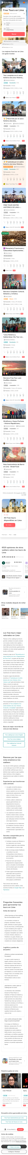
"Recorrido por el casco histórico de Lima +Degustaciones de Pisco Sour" (14, 656)
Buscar (14, 34)
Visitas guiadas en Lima (14, 592)
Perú (10, 534)
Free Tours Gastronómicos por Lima (14, 1118)
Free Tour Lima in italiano (14, 739)
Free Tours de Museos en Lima (14, 1122)
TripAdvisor (6, 890)
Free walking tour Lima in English (14, 735)
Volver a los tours (15, 1147)
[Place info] (24, 13)
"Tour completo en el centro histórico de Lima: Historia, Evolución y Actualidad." (12, 706)
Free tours (4, 534)
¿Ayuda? (20, 1129)
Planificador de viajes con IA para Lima (15, 1060)
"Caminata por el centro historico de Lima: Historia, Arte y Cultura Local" (12, 680)
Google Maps (18, 888)
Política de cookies (21, 1141)
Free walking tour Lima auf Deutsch (14, 744)
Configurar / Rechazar (14, 1152)
